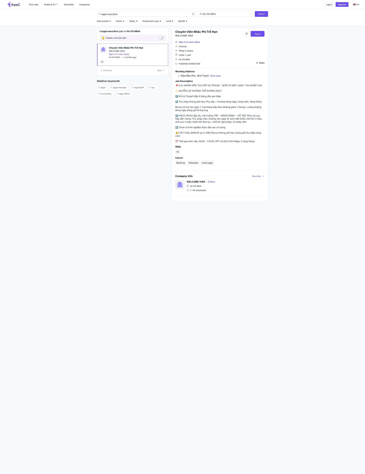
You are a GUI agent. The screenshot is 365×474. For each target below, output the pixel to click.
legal (103, 87)
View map (215, 75)
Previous (107, 70)
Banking (180, 162)
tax (153, 87)
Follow (210, 181)
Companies (84, 4)
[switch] (161, 37)
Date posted (103, 21)
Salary (132, 21)
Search (261, 14)
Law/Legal (207, 162)
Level (168, 21)
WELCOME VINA (117, 51)
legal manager (119, 87)
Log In (329, 4)
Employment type (150, 21)
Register (342, 4)
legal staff (139, 87)
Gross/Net (69, 4)
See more (256, 176)
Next (159, 70)
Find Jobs (33, 4)
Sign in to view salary (119, 54)
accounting (106, 93)
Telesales (193, 162)
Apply (257, 34)
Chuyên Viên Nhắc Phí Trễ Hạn (126, 47)
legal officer (124, 93)
